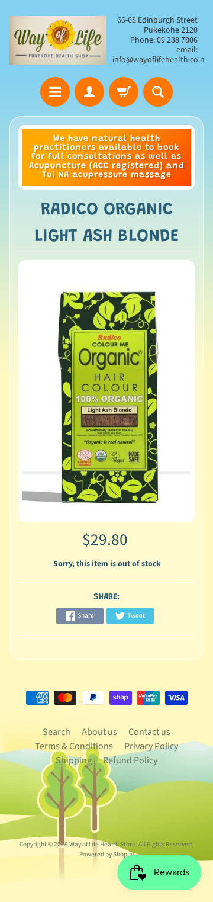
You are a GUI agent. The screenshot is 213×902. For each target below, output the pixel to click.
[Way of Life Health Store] (57, 40)
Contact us (149, 732)
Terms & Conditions (74, 746)
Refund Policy (130, 760)
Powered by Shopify (106, 854)
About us (99, 732)
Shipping (74, 760)
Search (56, 732)
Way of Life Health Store (102, 844)
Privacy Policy (151, 746)
